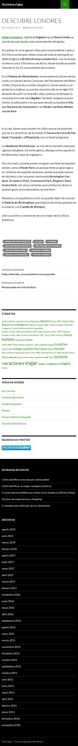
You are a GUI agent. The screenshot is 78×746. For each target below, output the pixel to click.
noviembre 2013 (11, 646)
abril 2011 (7, 699)
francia (68, 335)
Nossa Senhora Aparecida (13, 352)
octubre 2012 (9, 659)
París (5, 357)
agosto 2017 (9, 555)
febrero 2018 (9, 548)
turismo (60, 356)
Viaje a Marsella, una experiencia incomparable (28, 272)
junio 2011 (8, 685)
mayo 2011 (8, 692)
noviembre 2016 (11, 594)
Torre (51, 357)
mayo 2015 (8, 633)
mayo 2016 (8, 607)
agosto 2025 (9, 529)
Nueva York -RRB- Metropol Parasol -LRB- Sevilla (46, 352)
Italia (29, 339)
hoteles (8, 339)
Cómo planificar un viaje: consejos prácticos (26, 486)
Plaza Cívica (22, 357)
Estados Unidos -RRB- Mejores (56, 331)
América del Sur (8, 321)
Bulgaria (22, 324)
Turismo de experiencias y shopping (22, 499)
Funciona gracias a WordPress (29, 741)
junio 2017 (8, 561)
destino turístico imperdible (31, 328)
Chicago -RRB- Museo (45, 325)
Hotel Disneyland (11, 403)
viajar (31, 363)
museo (59, 348)
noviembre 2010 (11, 725)
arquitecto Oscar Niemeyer (28, 321)
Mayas (51, 349)
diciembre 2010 (11, 718)
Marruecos (40, 348)
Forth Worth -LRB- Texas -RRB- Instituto (45, 335)
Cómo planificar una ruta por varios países (25, 479)
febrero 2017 (9, 588)
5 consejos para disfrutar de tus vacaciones (26, 505)
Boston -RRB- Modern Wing (62, 321)
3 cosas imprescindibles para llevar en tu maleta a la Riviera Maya (38, 492)
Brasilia (12, 325)
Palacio (71, 352)
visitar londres (41, 254)
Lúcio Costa (7, 349)
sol (46, 357)
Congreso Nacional (64, 325)
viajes (65, 363)
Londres (52, 241)
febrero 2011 (9, 705)
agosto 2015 (9, 627)
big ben (38, 241)
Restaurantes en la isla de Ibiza (19, 285)
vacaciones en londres (47, 246)
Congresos (6, 328)
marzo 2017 (8, 581)
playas (13, 357)
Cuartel (15, 328)
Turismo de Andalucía (14, 423)
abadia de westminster (17, 241)
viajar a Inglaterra (15, 250)
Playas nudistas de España (16, 416)
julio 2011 (7, 679)
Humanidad (20, 340)
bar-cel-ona (8, 390)
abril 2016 (7, 614)
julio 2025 (7, 535)
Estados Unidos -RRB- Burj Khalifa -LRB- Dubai (22, 331)
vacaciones (13, 363)
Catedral (31, 325)
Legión (51, 344)
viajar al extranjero (16, 254)
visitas (5, 368)
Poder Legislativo (36, 357)
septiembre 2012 (11, 666)
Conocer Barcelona (13, 397)
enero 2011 (8, 712)
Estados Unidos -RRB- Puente (15, 335)
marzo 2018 (8, 542)
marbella (27, 348)
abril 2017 (7, 575)
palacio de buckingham (17, 246)
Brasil (5, 324)
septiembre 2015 (11, 620)
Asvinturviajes (12, 4)
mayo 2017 (8, 568)
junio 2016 (8, 601)
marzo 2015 (8, 640)
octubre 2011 (9, 672)
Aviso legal (7, 741)
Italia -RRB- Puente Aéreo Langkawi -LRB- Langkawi (25, 344)
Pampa (6, 410)
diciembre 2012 (11, 653)
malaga (17, 348)
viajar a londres (40, 250)
